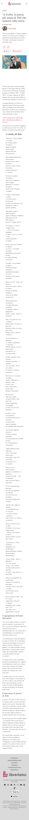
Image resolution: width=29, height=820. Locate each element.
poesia (6, 103)
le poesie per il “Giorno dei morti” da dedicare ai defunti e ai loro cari (12, 120)
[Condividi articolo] (4, 47)
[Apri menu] (27, 3)
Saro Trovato (13, 28)
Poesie (4, 10)
